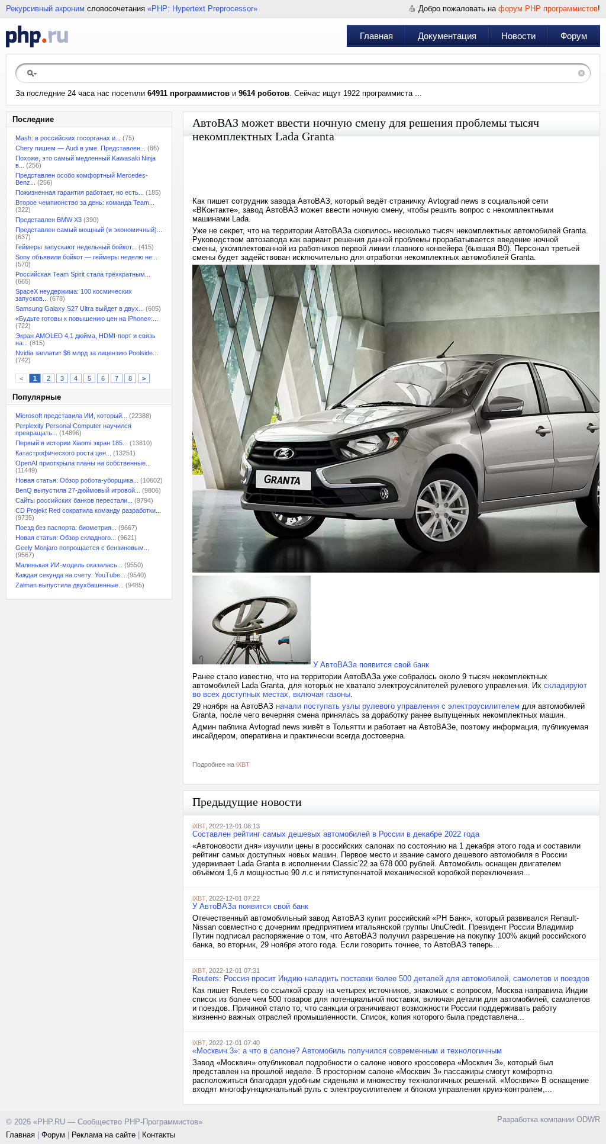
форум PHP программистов (548, 8)
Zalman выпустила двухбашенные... (69, 585)
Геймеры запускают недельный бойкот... (76, 246)
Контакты (158, 1134)
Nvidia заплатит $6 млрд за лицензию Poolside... (86, 352)
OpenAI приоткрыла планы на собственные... (83, 463)
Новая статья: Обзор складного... (65, 537)
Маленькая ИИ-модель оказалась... (69, 564)
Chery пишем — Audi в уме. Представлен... (80, 148)
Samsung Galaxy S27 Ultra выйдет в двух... (79, 308)
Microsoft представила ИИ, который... (71, 415)
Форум (573, 36)
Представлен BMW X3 (48, 219)
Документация (447, 36)
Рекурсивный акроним (45, 8)
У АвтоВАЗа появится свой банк (371, 664)
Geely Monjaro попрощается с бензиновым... (82, 547)
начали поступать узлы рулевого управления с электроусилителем (398, 706)
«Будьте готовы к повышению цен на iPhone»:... (86, 318)
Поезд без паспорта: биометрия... (66, 527)
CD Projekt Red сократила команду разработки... (88, 510)
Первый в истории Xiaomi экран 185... (71, 442)
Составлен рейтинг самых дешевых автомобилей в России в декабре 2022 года (335, 834)
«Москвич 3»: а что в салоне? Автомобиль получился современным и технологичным (347, 1050)
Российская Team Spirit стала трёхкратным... (82, 274)
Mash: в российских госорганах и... (68, 138)
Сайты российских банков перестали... (74, 500)
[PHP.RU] (37, 36)
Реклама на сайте (104, 1134)
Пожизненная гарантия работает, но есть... (79, 192)
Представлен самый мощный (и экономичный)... (88, 229)
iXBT (243, 764)
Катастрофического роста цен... (63, 453)
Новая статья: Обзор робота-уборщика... (76, 480)
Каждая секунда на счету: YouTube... (70, 575)
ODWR (588, 1119)
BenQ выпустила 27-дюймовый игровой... (77, 490)
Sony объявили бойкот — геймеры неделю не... (86, 257)
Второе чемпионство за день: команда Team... (84, 202)
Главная (376, 36)
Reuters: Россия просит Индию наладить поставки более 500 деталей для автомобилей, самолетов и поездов (390, 978)
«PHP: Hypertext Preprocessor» (202, 8)
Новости (518, 36)
